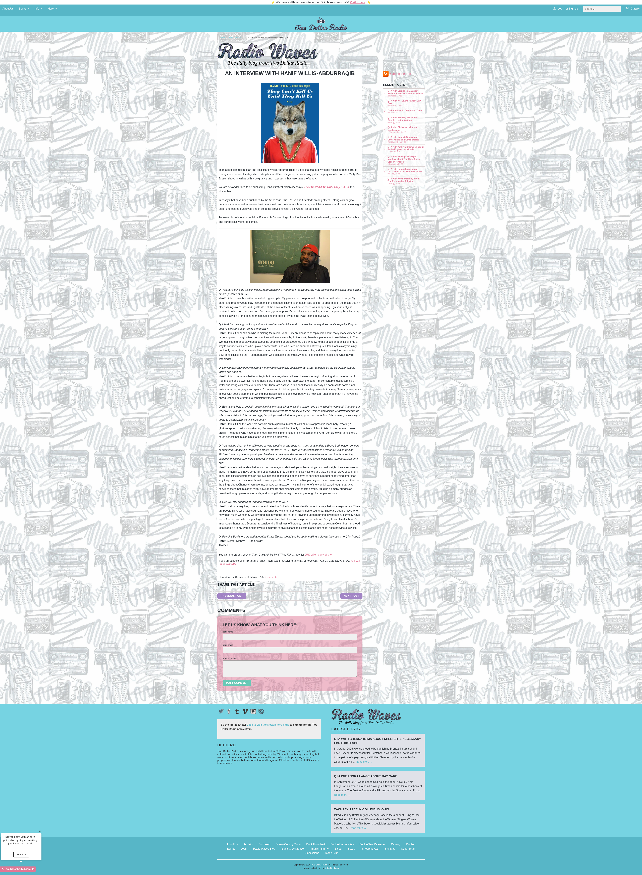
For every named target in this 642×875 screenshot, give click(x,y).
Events (231, 848)
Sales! (338, 848)
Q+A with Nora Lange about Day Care (404, 103)
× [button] (40, 831)
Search (352, 848)
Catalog (395, 844)
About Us (8, 8)
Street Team (408, 848)
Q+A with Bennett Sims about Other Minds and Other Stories (403, 139)
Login (244, 848)
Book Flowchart (315, 844)
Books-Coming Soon (288, 844)
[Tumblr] (237, 711)
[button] (25, 869)
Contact (410, 844)
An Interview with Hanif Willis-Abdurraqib (266, 37)
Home (222, 37)
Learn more (21, 854)
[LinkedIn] (261, 711)
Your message (230, 658)
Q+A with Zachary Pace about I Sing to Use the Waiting (403, 120)
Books (22, 8)
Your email (228, 645)
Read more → (364, 761)
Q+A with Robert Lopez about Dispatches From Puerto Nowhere (405, 171)
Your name (228, 631)
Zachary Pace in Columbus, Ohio (405, 111)
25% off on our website (318, 554)
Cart (634, 8)
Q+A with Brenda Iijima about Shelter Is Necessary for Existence (405, 93)
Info (37, 8)
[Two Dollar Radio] (321, 23)
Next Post (351, 595)
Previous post (232, 595)
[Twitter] (221, 711)
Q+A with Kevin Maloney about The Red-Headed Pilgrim (403, 181)
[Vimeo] (245, 711)
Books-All (264, 844)
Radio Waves (235, 37)
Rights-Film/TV (320, 848)
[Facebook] (229, 711)
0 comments (271, 577)
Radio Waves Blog (264, 848)
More (51, 8)
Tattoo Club (331, 853)
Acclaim (248, 844)
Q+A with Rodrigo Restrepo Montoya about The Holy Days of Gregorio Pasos (404, 160)
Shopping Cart (370, 848)
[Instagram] (253, 711)
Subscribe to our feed (400, 74)
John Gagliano (332, 868)
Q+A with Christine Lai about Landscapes (402, 129)
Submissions (311, 853)
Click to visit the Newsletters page (268, 724)
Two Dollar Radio (319, 864)
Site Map (390, 848)
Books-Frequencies (342, 844)
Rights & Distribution (293, 848)
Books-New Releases (372, 844)
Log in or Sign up (567, 8)
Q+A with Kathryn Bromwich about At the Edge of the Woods (405, 149)
